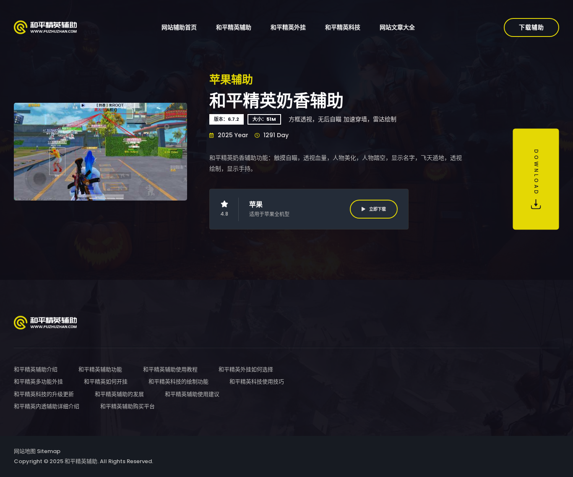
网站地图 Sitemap (37, 451)
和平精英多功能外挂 (38, 382)
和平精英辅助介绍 (35, 369)
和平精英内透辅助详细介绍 (46, 406)
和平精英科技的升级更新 (44, 394)
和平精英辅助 (233, 27)
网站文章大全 (397, 27)
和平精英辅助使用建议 (192, 394)
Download (536, 174)
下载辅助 (531, 27)
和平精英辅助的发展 (119, 394)
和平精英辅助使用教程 (170, 369)
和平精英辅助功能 (100, 369)
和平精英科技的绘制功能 (178, 382)
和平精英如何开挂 (106, 382)
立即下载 (377, 209)
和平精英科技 (342, 27)
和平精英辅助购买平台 (127, 406)
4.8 (224, 213)
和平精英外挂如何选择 (246, 369)
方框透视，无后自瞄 (315, 119)
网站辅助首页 (179, 27)
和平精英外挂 (288, 27)
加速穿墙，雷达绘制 (370, 119)
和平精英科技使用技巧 (256, 382)
